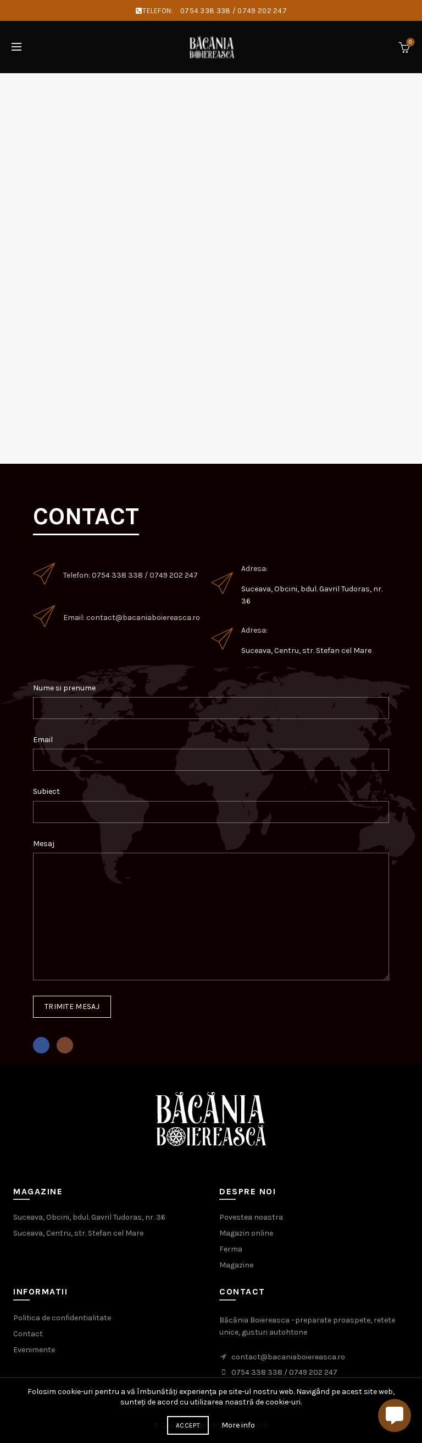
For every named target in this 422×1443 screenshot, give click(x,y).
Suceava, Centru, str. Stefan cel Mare (306, 650)
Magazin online (246, 1233)
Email (43, 739)
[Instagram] (65, 1045)
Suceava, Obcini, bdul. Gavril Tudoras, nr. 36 (89, 1217)
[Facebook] (41, 1045)
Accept (188, 1425)
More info (238, 1425)
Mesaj (43, 843)
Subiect (46, 791)
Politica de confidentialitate (62, 1318)
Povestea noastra (251, 1217)
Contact (28, 1333)
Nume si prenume (64, 688)
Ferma (230, 1249)
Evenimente (34, 1349)
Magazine (236, 1265)
